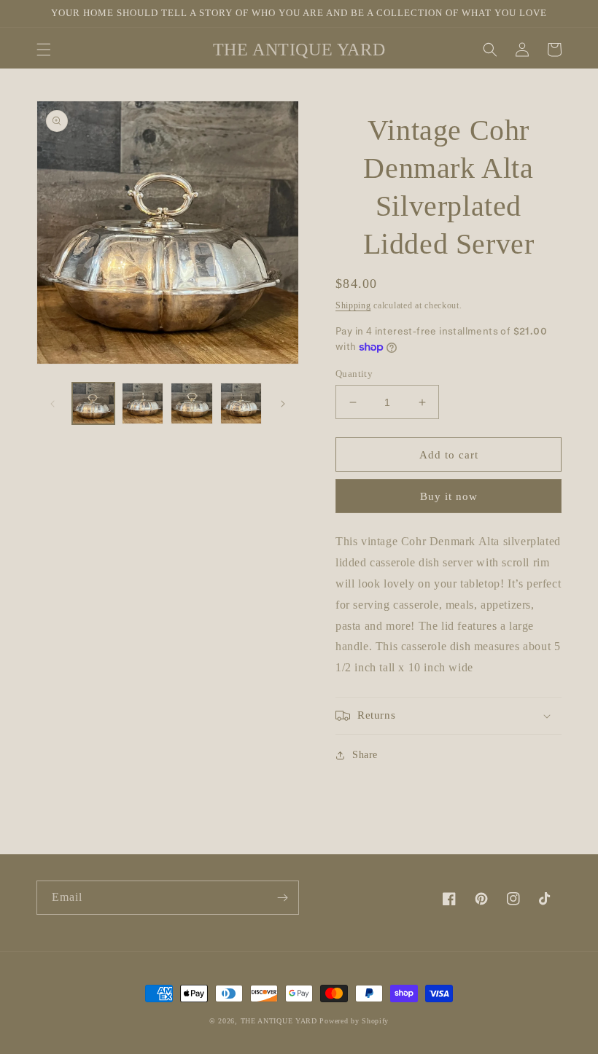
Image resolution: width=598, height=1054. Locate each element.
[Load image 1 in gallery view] (93, 404)
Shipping (353, 305)
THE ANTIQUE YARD (279, 1021)
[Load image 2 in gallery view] (143, 404)
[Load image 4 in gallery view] (241, 404)
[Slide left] (52, 404)
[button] (44, 50)
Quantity (354, 373)
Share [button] (365, 754)
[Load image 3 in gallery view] (192, 404)
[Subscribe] (282, 898)
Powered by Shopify (354, 1021)
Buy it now (449, 496)
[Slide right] (283, 404)
